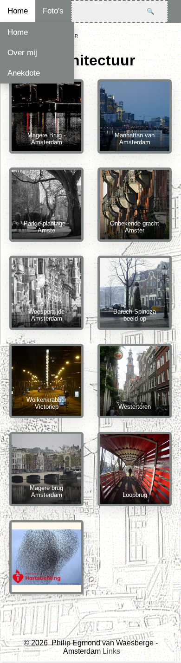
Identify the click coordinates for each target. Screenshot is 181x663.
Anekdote (23, 73)
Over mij (22, 52)
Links (111, 651)
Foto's (53, 10)
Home (17, 10)
